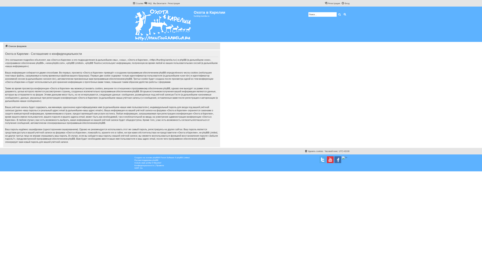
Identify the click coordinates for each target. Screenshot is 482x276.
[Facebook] (337, 159)
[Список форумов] (163, 24)
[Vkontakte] (322, 159)
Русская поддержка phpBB (146, 160)
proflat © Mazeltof (153, 163)
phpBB (156, 158)
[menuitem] (148, 3)
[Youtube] (330, 159)
